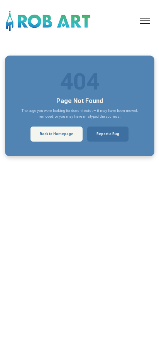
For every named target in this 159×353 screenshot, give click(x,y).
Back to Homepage (56, 134)
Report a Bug (107, 134)
